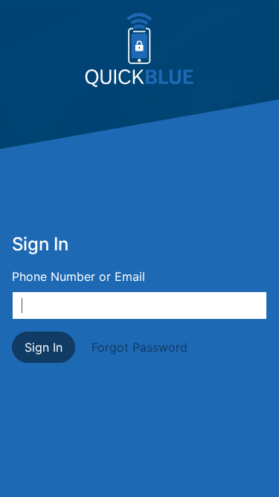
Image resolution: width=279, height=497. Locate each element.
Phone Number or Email (78, 276)
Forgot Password (139, 347)
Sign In (43, 347)
